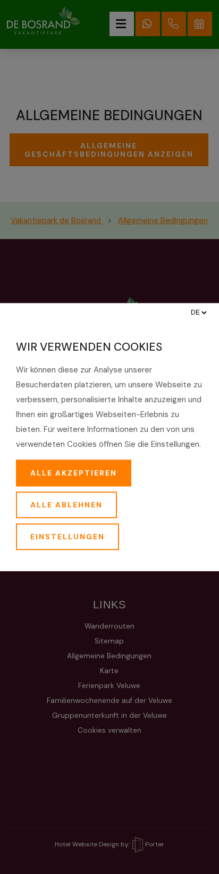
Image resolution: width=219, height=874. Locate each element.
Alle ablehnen (66, 505)
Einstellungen (67, 536)
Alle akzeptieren (73, 473)
